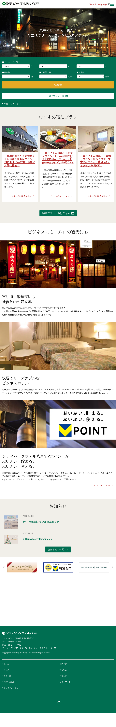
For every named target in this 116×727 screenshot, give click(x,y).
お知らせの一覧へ (57, 549)
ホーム (6, 664)
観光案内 (63, 670)
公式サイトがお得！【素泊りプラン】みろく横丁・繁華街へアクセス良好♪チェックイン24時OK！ (95, 161)
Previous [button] (3, 567)
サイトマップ (65, 682)
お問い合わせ (9, 682)
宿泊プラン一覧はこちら (56, 213)
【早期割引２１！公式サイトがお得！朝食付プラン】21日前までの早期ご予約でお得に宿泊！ (19, 161)
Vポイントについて (102, 485)
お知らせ (63, 676)
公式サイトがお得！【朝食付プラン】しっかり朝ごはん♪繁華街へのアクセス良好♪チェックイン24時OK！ (58, 158)
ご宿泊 (6, 670)
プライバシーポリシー (13, 688)
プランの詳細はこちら (21, 195)
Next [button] (112, 567)
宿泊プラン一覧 (56, 96)
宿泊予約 (63, 664)
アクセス (7, 676)
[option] (22, 567)
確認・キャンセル (12, 103)
